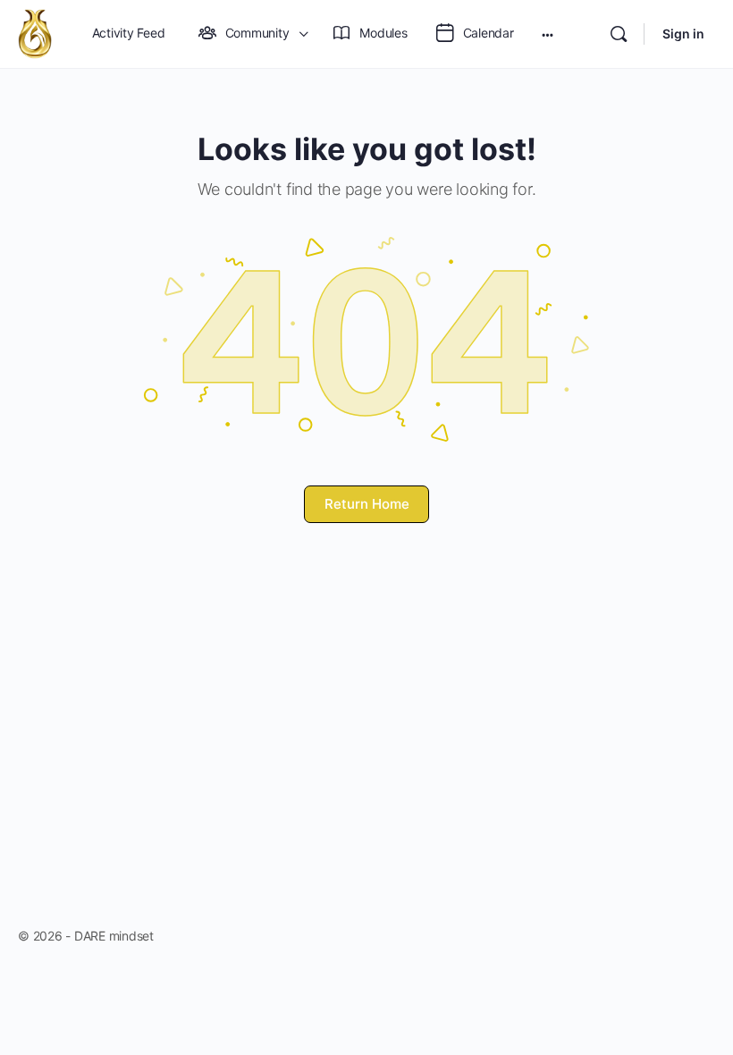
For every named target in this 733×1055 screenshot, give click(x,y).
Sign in (683, 33)
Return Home (366, 503)
